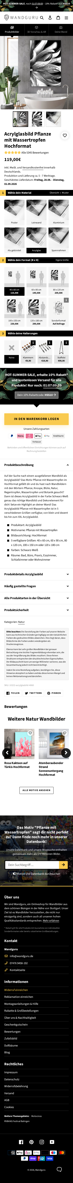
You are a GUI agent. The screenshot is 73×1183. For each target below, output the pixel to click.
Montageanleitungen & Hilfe (21, 1004)
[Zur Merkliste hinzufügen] (65, 135)
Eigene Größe (62, 260)
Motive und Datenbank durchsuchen (38, 874)
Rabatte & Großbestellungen (21, 1011)
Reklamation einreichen (18, 997)
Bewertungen (12, 1032)
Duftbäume (11, 1046)
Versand (9, 1093)
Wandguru (40, 1170)
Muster (65, 192)
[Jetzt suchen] (63, 865)
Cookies (9, 1107)
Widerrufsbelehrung (16, 1086)
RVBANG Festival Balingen (17, 1121)
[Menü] (66, 17)
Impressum (11, 1072)
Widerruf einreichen (16, 990)
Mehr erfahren (51, 921)
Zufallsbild (10, 1038)
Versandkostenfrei (32, 168)
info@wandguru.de (21, 956)
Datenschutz (11, 1079)
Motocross (36, 1116)
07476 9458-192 (19, 963)
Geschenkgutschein (16, 1025)
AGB (6, 1100)
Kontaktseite (17, 970)
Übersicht (54, 192)
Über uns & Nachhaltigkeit (20, 1018)
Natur (21, 622)
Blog (7, 1052)
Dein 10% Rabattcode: (35, 395)
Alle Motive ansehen (36, 790)
